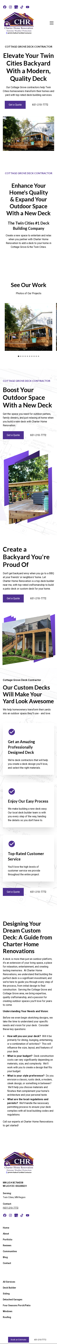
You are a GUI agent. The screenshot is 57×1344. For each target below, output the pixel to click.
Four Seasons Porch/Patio (17, 1305)
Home (6, 1227)
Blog (5, 1257)
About (6, 1233)
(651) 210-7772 (10, 1208)
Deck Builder (9, 1287)
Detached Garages (12, 1299)
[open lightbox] (28, 327)
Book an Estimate (18, 1340)
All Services (9, 1282)
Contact (7, 1263)
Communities (10, 1251)
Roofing (7, 1317)
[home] (19, 22)
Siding (6, 1293)
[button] (51, 23)
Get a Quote (15, 104)
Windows (7, 1311)
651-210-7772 (40, 104)
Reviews (7, 1245)
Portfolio (7, 1239)
